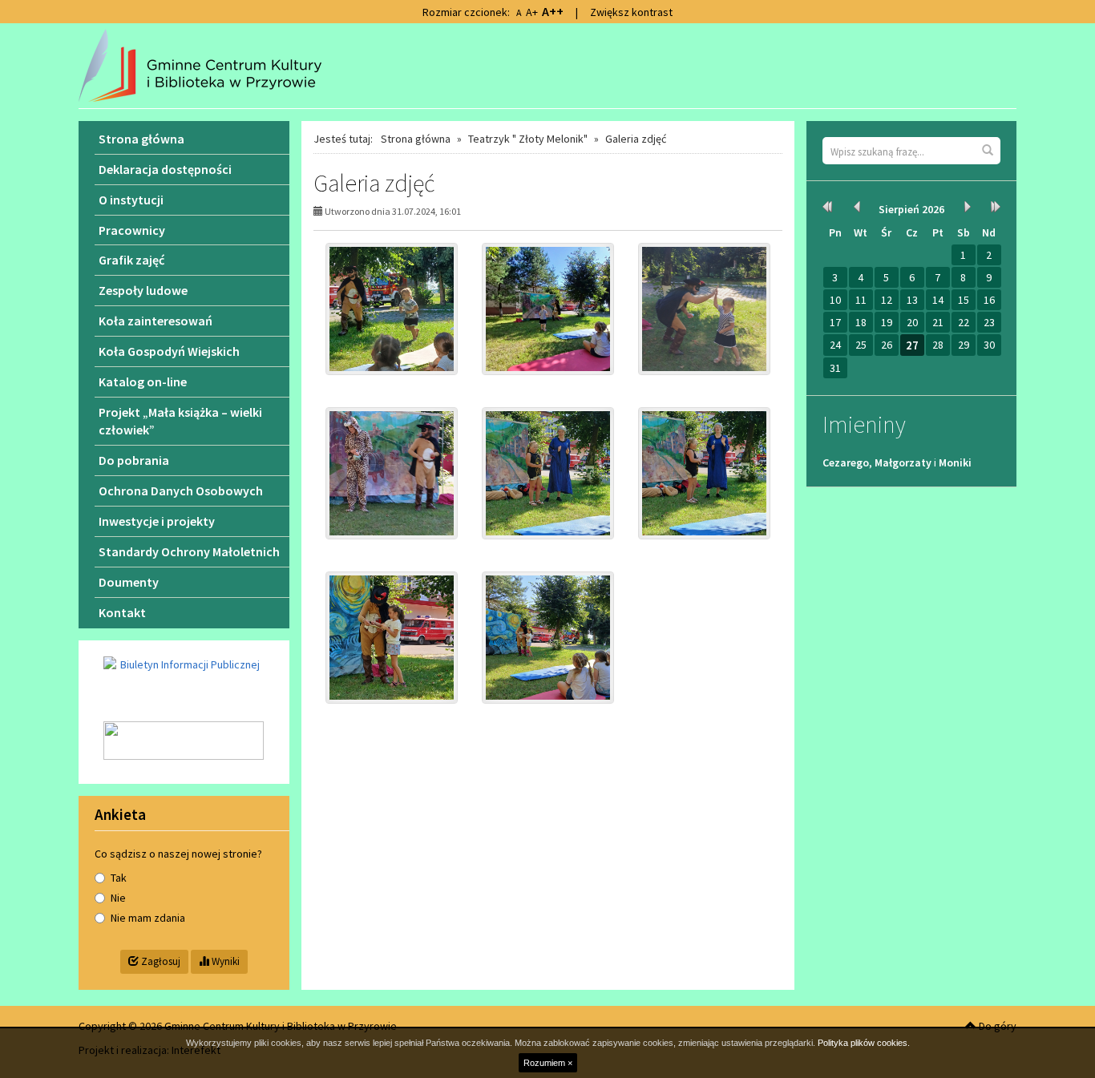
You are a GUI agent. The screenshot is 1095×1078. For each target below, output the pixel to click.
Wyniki (224, 961)
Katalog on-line (143, 381)
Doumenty (129, 582)
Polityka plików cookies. (864, 1043)
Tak (119, 877)
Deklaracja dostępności (165, 169)
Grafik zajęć (131, 260)
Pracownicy (132, 230)
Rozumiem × (547, 1063)
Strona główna (416, 138)
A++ (553, 11)
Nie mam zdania (148, 917)
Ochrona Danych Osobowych (181, 490)
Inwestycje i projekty (157, 521)
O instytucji (131, 200)
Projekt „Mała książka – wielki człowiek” (180, 421)
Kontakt (122, 612)
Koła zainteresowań (155, 321)
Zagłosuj (159, 961)
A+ (532, 12)
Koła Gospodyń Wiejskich (169, 351)
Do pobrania (134, 460)
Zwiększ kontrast (631, 12)
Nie (118, 897)
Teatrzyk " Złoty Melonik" (528, 138)
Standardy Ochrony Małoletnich (189, 551)
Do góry (996, 1026)
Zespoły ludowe (143, 290)
